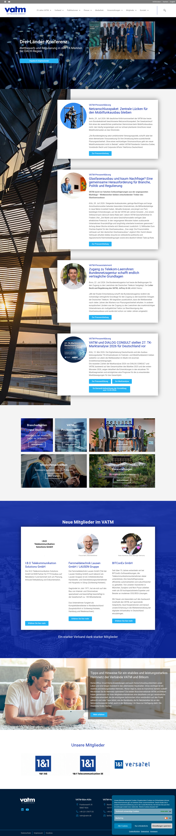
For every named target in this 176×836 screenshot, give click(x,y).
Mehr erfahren (37, 444)
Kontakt (143, 10)
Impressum (154, 831)
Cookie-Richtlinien (147, 805)
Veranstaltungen (113, 10)
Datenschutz (145, 831)
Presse (86, 10)
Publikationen (72, 10)
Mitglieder (130, 10)
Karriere (165, 2)
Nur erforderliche (141, 826)
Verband (58, 10)
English (172, 2)
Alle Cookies (123, 826)
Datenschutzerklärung (126, 805)
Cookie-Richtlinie (134, 831)
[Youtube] (9, 1)
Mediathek (99, 10)
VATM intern (157, 2)
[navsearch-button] (164, 10)
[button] (17, 53)
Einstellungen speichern (162, 826)
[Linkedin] (5, 1)
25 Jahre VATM (43, 10)
